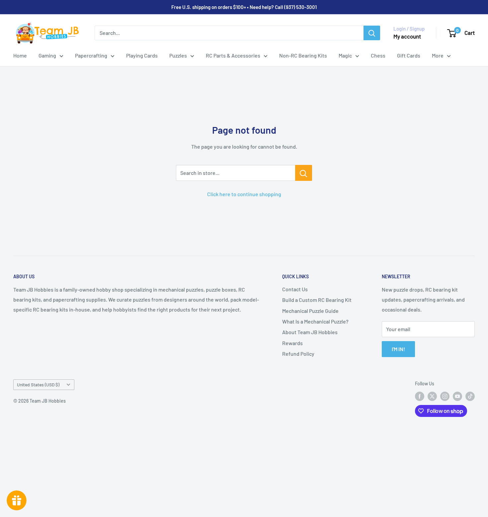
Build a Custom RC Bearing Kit (317, 300)
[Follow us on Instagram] (444, 396)
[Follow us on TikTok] (470, 396)
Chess (378, 55)
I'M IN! (398, 349)
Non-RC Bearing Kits (303, 55)
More (438, 55)
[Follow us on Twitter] (432, 396)
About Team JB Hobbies (310, 332)
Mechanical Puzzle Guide (310, 311)
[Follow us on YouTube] (457, 396)
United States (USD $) (38, 384)
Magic (345, 55)
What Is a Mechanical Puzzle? (315, 321)
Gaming (47, 55)
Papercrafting (91, 55)
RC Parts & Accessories (233, 55)
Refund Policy (298, 353)
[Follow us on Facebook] (419, 396)
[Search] (372, 33)
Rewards (292, 343)
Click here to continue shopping (244, 194)
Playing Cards (142, 55)
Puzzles (178, 55)
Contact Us (295, 289)
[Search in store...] (303, 173)
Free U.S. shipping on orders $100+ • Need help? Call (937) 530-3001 (244, 7)
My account (407, 36)
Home (20, 55)
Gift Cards (408, 55)
